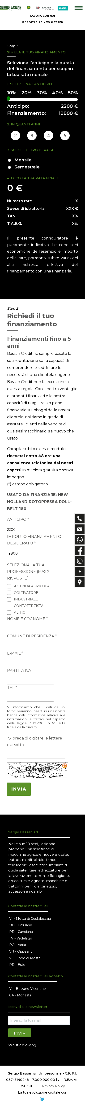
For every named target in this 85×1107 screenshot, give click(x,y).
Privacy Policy (53, 1086)
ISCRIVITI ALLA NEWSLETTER (42, 22)
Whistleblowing (22, 1045)
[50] (73, 93)
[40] (57, 93)
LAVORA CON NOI (42, 15)
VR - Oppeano (21, 951)
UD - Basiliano (20, 925)
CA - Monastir (20, 995)
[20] (26, 93)
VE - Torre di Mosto (25, 958)
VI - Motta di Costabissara (30, 918)
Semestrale (27, 167)
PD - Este (17, 965)
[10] (11, 93)
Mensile (23, 160)
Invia (20, 1033)
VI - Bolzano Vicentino (27, 989)
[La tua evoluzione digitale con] (42, 1099)
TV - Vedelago (20, 938)
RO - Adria (17, 945)
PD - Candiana (21, 932)
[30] (42, 93)
